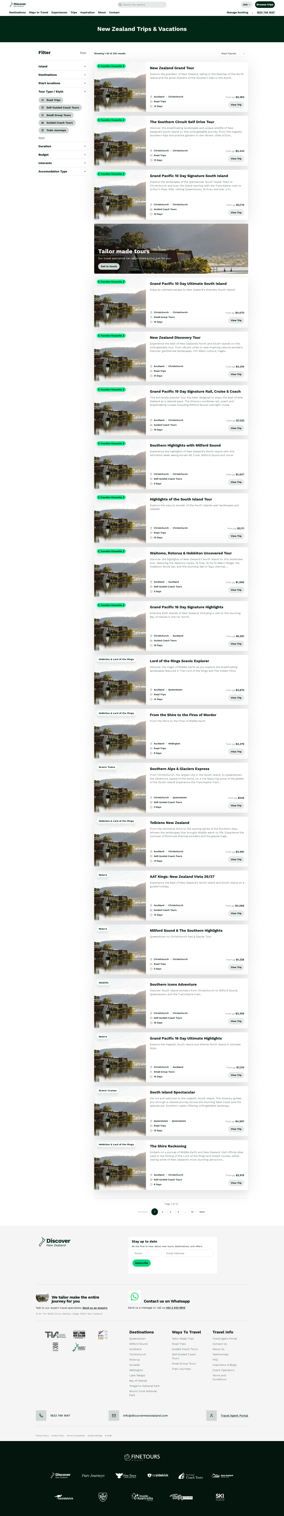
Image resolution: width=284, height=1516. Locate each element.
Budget (43, 154)
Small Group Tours (59, 115)
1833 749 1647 (266, 12)
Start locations (49, 83)
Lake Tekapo (137, 1375)
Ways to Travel (38, 12)
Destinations (17, 12)
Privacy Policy (42, 1435)
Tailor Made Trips (183, 1338)
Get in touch (109, 266)
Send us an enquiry (95, 1307)
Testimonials (220, 1354)
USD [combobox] (245, 4)
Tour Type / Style (50, 91)
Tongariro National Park (144, 1385)
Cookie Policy (57, 1435)
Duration (44, 146)
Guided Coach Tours (60, 122)
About (102, 12)
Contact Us (220, 1343)
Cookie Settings (95, 1435)
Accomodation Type (52, 171)
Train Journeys (56, 130)
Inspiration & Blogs (225, 1364)
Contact (114, 12)
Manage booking (237, 12)
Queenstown (137, 1338)
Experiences (59, 12)
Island (42, 66)
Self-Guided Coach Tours (63, 107)
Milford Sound (138, 1343)
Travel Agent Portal (225, 1338)
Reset (83, 52)
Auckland (135, 1349)
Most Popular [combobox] (228, 53)
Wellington (136, 1370)
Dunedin (134, 1364)
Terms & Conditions (76, 1435)
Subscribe (141, 1263)
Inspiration (87, 12)
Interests (45, 163)
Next (202, 1211)
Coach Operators (223, 1370)
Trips (74, 12)
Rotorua (134, 1359)
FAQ (215, 1359)
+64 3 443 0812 (175, 1307)
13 (192, 1211)
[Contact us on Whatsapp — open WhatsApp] (134, 1296)
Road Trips (53, 100)
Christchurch (137, 1354)
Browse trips (265, 4)
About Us (218, 1349)
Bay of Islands (138, 1380)
